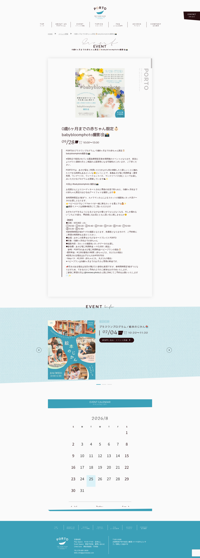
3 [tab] (109, 384)
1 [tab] (98, 384)
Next (169, 350)
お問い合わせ (192, 15)
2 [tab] (104, 384)
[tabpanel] (104, 350)
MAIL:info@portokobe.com (84, 553)
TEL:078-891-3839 (81, 550)
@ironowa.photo (91, 272)
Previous (38, 350)
